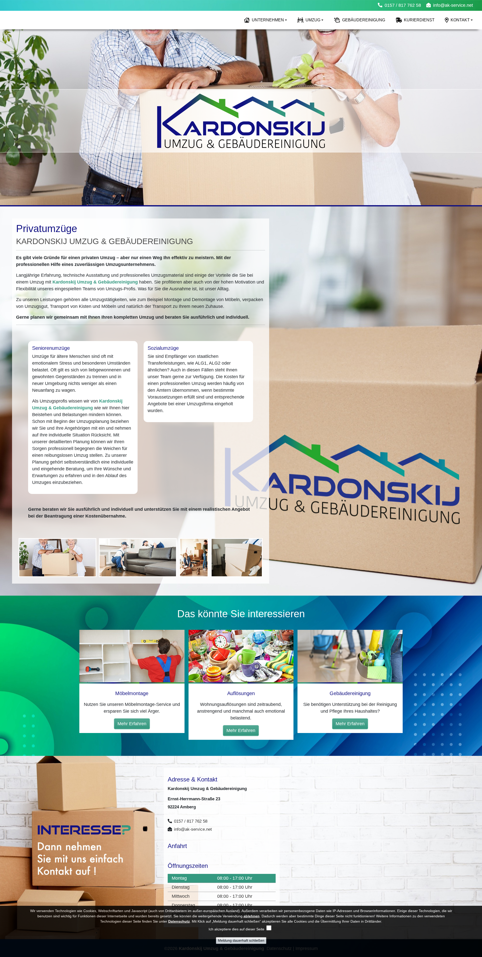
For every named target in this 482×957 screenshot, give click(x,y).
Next (476, 118)
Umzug (313, 20)
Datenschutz (179, 921)
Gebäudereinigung (363, 20)
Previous (6, 118)
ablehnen (252, 916)
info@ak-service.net (453, 5)
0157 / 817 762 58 (403, 5)
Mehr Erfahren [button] (131, 723)
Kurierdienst (419, 20)
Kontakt (460, 20)
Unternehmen (268, 20)
